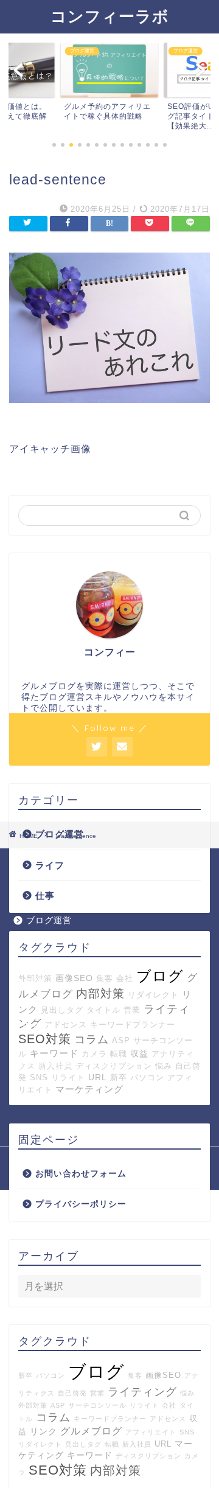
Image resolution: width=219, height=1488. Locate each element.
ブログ (96, 1371)
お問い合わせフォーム (81, 1173)
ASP (121, 1040)
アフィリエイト (150, 1432)
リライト (144, 1405)
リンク (43, 1431)
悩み (187, 1393)
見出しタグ (62, 1010)
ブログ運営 (49, 920)
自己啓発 (72, 1393)
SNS (187, 1432)
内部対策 (100, 993)
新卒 (25, 1375)
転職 (112, 1444)
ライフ (49, 865)
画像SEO (163, 1375)
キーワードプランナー (132, 1024)
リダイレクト (153, 994)
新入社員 (136, 1444)
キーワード (90, 1455)
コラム (91, 1039)
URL (163, 1444)
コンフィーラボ (109, 16)
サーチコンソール (97, 1405)
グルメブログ (91, 1430)
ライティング (142, 1392)
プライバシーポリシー (81, 1204)
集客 (135, 1375)
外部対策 (32, 1405)
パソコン (50, 1375)
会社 (169, 1405)
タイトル (103, 1010)
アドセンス (168, 1418)
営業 (132, 1010)
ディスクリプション (148, 1455)
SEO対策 (44, 1039)
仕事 (45, 895)
